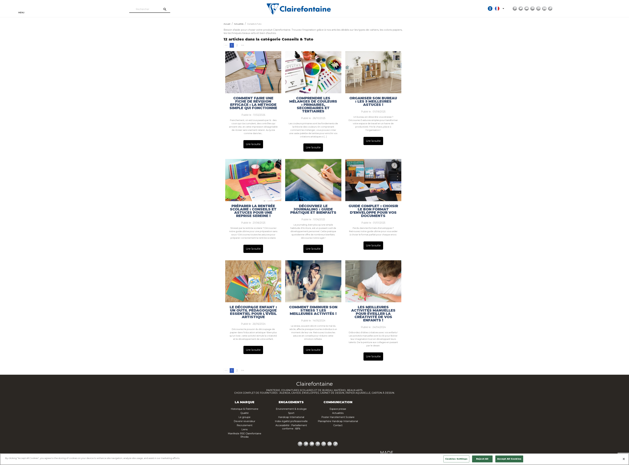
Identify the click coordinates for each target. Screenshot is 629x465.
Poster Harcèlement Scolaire (337, 417)
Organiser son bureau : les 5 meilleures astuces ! (373, 101)
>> (242, 45)
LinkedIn (544, 8)
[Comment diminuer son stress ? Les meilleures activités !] (313, 281)
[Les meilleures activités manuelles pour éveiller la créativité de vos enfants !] (373, 281)
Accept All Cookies (509, 458)
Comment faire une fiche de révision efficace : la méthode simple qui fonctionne (253, 103)
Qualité (244, 413)
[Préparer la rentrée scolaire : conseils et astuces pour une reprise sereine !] (253, 180)
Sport (291, 413)
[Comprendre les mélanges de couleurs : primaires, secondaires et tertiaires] (313, 72)
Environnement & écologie (291, 408)
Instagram (538, 8)
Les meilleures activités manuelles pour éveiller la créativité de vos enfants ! (373, 314)
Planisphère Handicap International (338, 421)
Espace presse (338, 408)
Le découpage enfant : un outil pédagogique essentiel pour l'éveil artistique (253, 312)
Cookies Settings (456, 458)
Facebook (514, 8)
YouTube (526, 8)
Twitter (520, 8)
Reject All (482, 458)
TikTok (550, 8)
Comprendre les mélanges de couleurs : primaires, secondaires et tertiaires (313, 105)
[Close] (623, 459)
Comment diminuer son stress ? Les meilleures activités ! (313, 310)
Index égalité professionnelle (291, 421)
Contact (338, 425)
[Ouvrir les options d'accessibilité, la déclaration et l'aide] (490, 8)
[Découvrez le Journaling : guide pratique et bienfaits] (313, 180)
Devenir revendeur (244, 421)
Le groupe (244, 417)
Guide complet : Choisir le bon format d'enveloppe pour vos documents (373, 211)
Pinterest (532, 8)
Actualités (337, 413)
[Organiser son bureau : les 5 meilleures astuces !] (373, 72)
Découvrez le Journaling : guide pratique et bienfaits (313, 209)
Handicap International (291, 417)
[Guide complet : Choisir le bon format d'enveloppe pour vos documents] (373, 180)
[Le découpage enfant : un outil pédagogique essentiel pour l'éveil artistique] (253, 281)
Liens (244, 429)
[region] (314, 459)
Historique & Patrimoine (244, 408)
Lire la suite (253, 144)
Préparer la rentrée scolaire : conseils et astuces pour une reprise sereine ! (253, 211)
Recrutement (244, 425)
